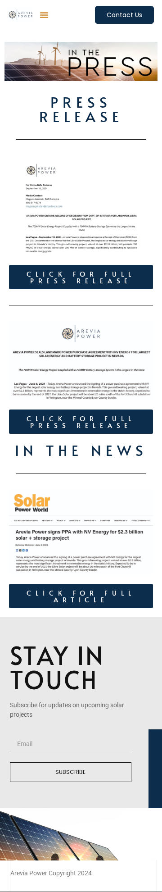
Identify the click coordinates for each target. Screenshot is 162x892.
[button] (44, 15)
